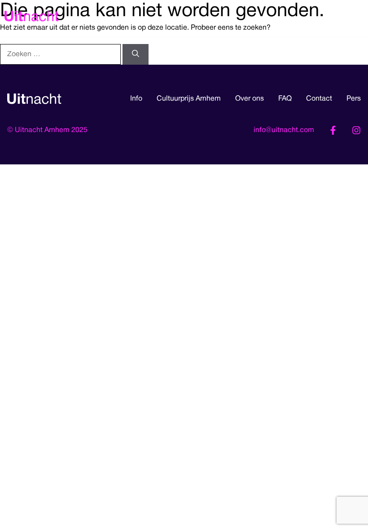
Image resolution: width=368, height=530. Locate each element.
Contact (319, 99)
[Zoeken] (136, 54)
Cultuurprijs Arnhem (189, 99)
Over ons (249, 99)
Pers (353, 99)
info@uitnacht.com (284, 130)
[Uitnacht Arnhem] (31, 18)
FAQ (285, 99)
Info (136, 99)
